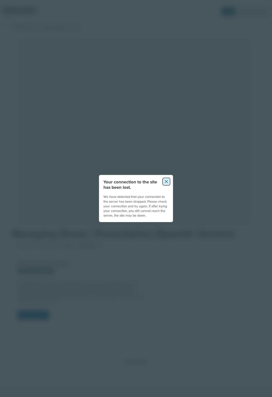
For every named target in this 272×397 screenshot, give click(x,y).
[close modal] (166, 181)
